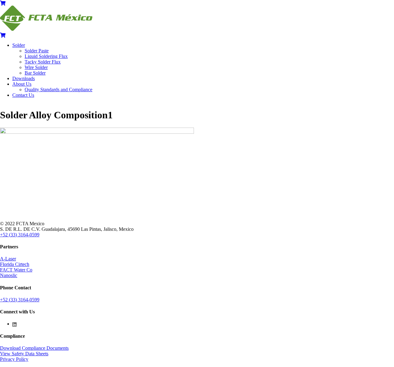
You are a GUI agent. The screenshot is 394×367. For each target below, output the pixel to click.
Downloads (23, 78)
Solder (18, 45)
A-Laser (8, 258)
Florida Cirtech (14, 264)
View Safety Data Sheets (24, 353)
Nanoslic (8, 275)
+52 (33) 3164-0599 (19, 234)
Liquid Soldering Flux (46, 56)
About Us (21, 84)
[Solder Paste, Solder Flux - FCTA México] (46, 29)
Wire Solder (36, 67)
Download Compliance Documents (34, 348)
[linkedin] (14, 323)
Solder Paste (37, 50)
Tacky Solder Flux (43, 61)
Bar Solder (35, 72)
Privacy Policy (14, 359)
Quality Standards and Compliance (58, 89)
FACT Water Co (16, 269)
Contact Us (23, 95)
